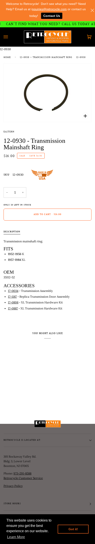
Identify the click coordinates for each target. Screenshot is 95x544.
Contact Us (51, 16)
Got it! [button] (73, 529)
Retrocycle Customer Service (23, 478)
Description (12, 232)
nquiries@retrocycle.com (49, 9)
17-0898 (13, 302)
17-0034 (13, 291)
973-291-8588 (22, 473)
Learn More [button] (16, 537)
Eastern (9, 132)
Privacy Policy (13, 486)
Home (7, 58)
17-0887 (13, 308)
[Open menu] (10, 37)
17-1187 (12, 297)
